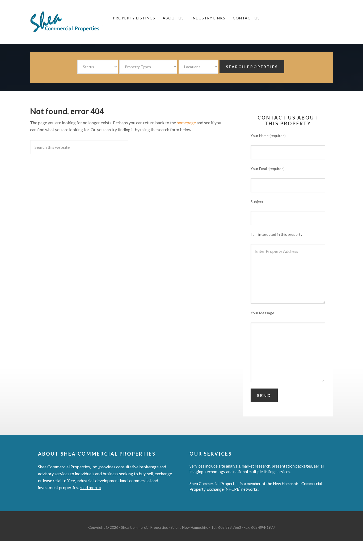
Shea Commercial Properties (70, 22)
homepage (186, 122)
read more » (90, 487)
